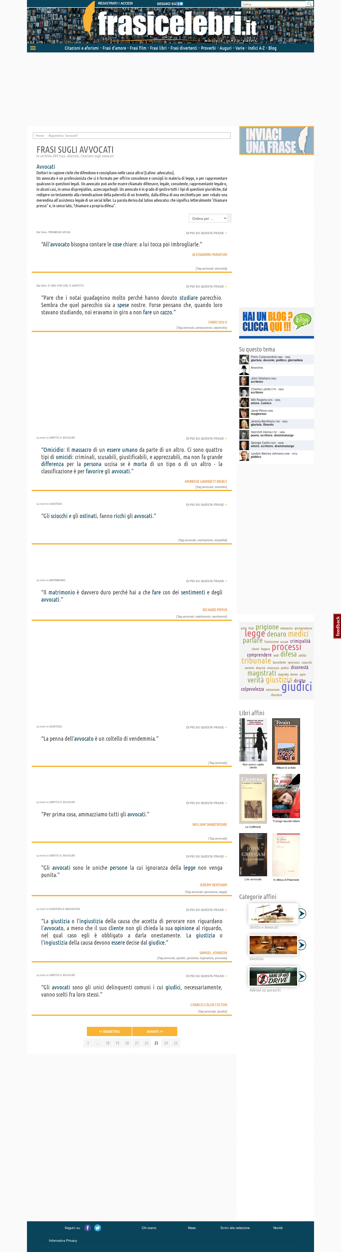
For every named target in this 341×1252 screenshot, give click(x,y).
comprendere (259, 655)
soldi (276, 655)
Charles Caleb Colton (208, 1004)
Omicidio (53, 449)
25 (175, 1043)
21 (137, 1043)
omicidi (64, 457)
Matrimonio (57, 580)
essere (113, 449)
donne (294, 674)
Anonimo (257, 367)
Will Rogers (259, 399)
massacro (81, 449)
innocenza (273, 668)
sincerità (220, 268)
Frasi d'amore (114, 48)
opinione (184, 928)
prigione (267, 626)
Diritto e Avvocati (62, 437)
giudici (180, 958)
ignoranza (210, 892)
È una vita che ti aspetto (66, 285)
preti (244, 628)
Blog (272, 48)
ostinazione (205, 540)
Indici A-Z (256, 48)
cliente (116, 928)
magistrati (261, 673)
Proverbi (208, 48)
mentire (249, 668)
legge (189, 867)
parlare (253, 640)
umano (130, 449)
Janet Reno (259, 410)
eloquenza (286, 628)
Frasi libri (158, 48)
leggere (265, 649)
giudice (157, 942)
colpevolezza (252, 689)
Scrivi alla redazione (235, 1227)
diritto (300, 681)
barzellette (279, 662)
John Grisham (260, 378)
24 (166, 1043)
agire (303, 674)
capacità (307, 662)
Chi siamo (149, 1227)
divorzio (260, 668)
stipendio (220, 328)
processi (220, 958)
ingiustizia (91, 921)
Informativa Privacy (63, 1240)
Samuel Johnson (213, 952)
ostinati (88, 516)
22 (146, 1043)
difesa (288, 654)
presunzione (204, 328)
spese (123, 305)
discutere (276, 695)
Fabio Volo (217, 322)
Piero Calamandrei (264, 357)
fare (147, 312)
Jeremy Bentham (213, 885)
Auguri (226, 48)
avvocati (121, 471)
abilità (302, 655)
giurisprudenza (303, 628)
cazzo (166, 312)
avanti (155, 1031)
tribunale (256, 660)
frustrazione (271, 641)
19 (117, 1043)
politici (285, 668)
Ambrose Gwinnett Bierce (206, 481)
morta (140, 464)
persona (92, 464)
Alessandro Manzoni (209, 254)
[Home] (170, 22)
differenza (52, 464)
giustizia (60, 921)
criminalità (300, 641)
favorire (94, 471)
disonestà (300, 667)
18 (107, 1043)
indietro (109, 1031)
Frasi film (138, 48)
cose (117, 244)
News (192, 1227)
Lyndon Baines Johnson (267, 453)
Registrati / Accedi (115, 3)
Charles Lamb (260, 389)
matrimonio (61, 592)
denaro (276, 634)
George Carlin (260, 442)
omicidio (220, 487)
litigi (251, 628)
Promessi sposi (59, 232)
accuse (284, 641)
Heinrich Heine (261, 432)
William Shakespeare (209, 824)
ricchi (120, 516)
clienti (255, 649)
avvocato (60, 244)
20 (127, 1043)
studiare (188, 297)
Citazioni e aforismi (82, 48)
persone (118, 867)
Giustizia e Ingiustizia (64, 909)
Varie (239, 48)
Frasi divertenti (183, 48)
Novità (278, 1227)
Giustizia (55, 504)
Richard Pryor (215, 609)
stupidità (220, 540)
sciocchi (59, 516)
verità (256, 680)
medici (298, 633)
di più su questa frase (206, 233)
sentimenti (193, 592)
